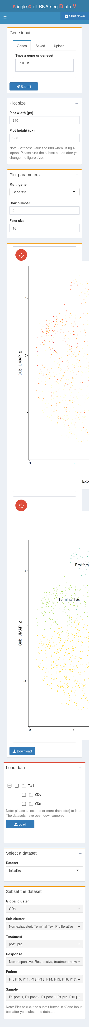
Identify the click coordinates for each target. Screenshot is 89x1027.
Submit (25, 86)
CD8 (38, 803)
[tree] (44, 794)
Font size (16, 220)
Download (24, 751)
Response (14, 954)
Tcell (31, 785)
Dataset (12, 862)
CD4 (38, 794)
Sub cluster (15, 918)
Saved (40, 45)
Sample (12, 989)
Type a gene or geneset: (35, 55)
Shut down (76, 16)
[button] (5, 18)
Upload (59, 45)
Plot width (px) (21, 112)
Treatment (14, 936)
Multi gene (18, 184)
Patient (11, 971)
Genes (22, 45)
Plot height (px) (22, 130)
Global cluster (17, 901)
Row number (19, 202)
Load (22, 824)
